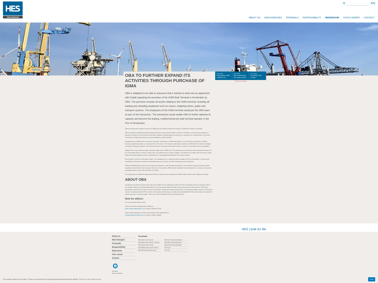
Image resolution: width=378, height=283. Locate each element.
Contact (369, 17)
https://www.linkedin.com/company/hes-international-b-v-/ (115, 266)
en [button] (373, 3)
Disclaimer (115, 271)
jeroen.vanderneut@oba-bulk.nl (134, 208)
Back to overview (241, 81)
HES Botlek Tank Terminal (145, 240)
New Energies (273, 17)
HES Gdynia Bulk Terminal (145, 245)
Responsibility (312, 17)
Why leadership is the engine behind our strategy (240, 76)
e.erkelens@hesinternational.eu (134, 215)
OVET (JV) (167, 247)
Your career (351, 17)
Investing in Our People (256, 75)
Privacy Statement (117, 273)
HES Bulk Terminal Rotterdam (172, 242)
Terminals (292, 17)
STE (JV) (167, 250)
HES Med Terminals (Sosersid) (147, 250)
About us (254, 17)
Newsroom (332, 17)
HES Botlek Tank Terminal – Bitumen (148, 242)
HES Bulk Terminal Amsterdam (173, 240)
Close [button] (372, 279)
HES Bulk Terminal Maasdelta (172, 245)
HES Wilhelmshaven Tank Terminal (148, 247)
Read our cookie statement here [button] (90, 279)
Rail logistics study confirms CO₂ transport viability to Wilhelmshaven (223, 76)
